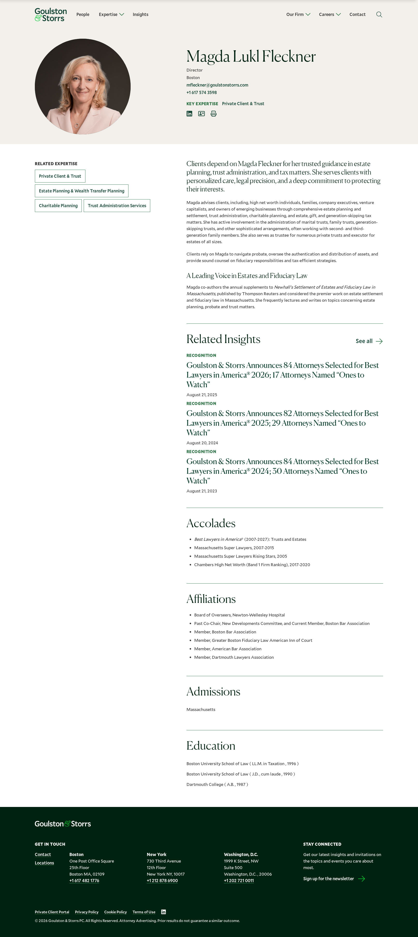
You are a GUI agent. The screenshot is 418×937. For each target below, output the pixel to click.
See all (364, 341)
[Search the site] (379, 14)
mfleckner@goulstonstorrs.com (217, 85)
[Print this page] (213, 114)
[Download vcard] (201, 113)
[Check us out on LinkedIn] (163, 912)
